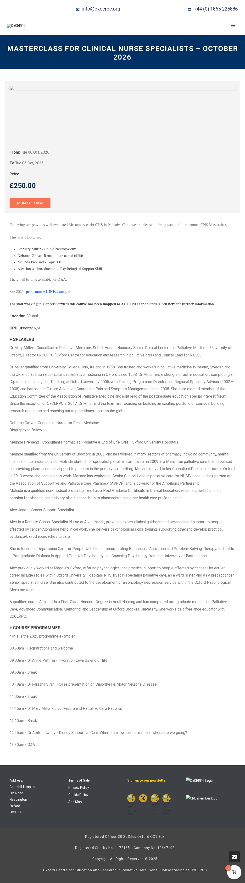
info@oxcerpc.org (101, 9)
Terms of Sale (79, 780)
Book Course (32, 203)
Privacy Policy (78, 787)
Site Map (75, 802)
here (171, 303)
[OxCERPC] (16, 25)
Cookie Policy (78, 795)
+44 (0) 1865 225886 (216, 9)
